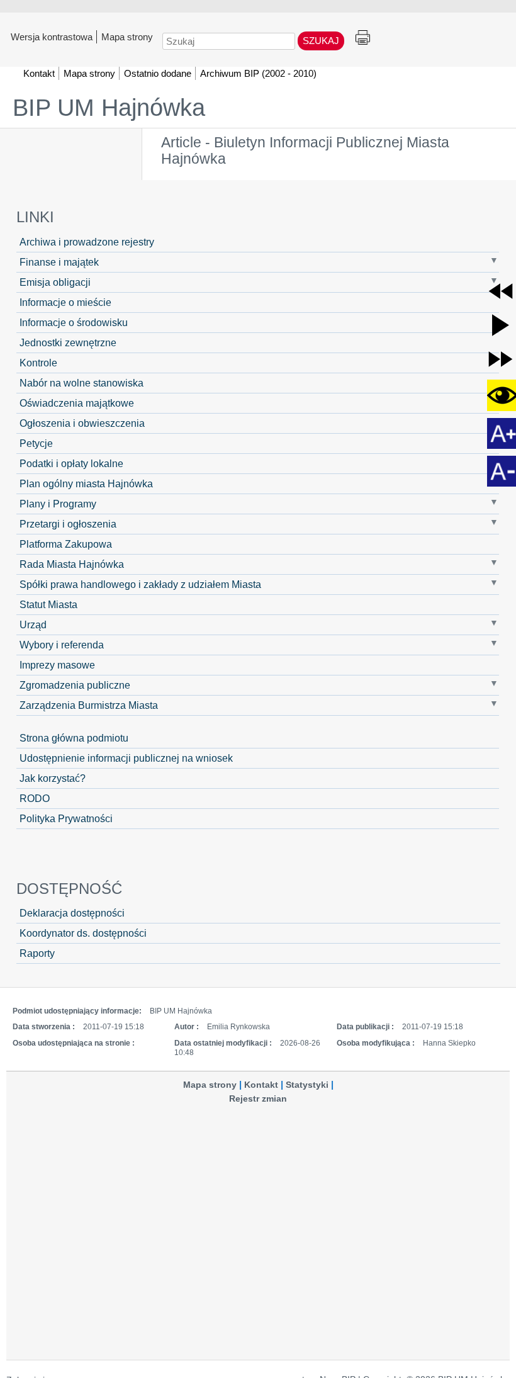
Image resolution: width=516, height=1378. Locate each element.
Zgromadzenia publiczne (75, 685)
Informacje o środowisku (74, 322)
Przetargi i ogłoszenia (68, 523)
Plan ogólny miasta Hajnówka (86, 483)
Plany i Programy (58, 503)
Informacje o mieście (65, 302)
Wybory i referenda (62, 644)
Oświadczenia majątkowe (77, 403)
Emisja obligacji (55, 282)
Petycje (36, 443)
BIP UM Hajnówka (109, 107)
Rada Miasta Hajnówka (72, 564)
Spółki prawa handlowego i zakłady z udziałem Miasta (140, 584)
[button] (500, 291)
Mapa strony (127, 36)
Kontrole (38, 362)
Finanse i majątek (59, 262)
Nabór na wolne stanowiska (81, 382)
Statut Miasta (48, 604)
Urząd (33, 624)
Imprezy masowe (57, 664)
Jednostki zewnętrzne (68, 342)
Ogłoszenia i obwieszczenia (82, 423)
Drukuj (362, 38)
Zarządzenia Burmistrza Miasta (89, 705)
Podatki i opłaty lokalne (71, 463)
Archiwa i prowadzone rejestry (87, 241)
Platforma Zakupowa (66, 544)
